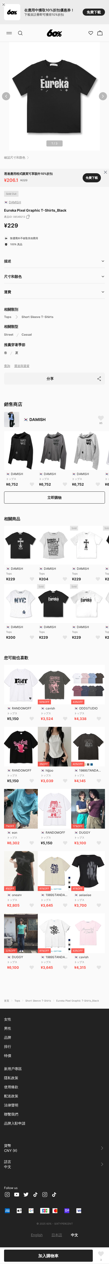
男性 (7, 1028)
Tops (7, 317)
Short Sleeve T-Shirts (37, 317)
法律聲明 (11, 1105)
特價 (7, 1055)
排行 (7, 1046)
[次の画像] (103, 96)
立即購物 (54, 497)
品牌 (7, 1037)
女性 (7, 1019)
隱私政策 (11, 1078)
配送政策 (11, 1096)
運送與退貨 (21, 366)
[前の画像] (6, 96)
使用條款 (11, 1087)
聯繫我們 (11, 1114)
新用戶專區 (13, 1069)
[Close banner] (5, 5)
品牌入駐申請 (14, 1123)
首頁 (6, 1000)
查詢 (7, 366)
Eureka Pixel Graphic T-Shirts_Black (77, 1000)
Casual (27, 334)
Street (8, 334)
